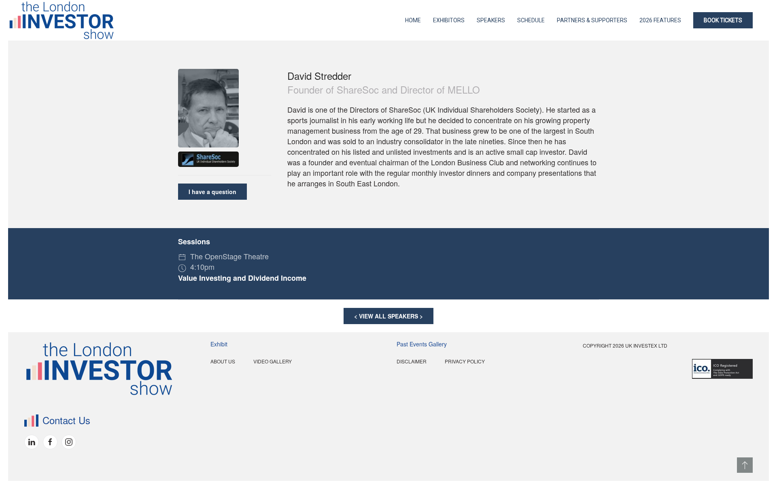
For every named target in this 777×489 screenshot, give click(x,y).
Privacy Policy (465, 361)
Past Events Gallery (422, 344)
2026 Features (660, 20)
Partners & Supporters (592, 20)
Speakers (491, 20)
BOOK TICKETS (723, 20)
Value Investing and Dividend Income (242, 278)
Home (413, 20)
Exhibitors (449, 20)
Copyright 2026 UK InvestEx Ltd (625, 345)
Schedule (531, 20)
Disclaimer (412, 361)
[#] (745, 465)
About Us (222, 361)
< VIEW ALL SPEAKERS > (388, 316)
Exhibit (218, 344)
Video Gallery (272, 361)
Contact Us (66, 420)
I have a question (212, 192)
